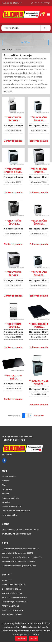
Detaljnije (21, 638)
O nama (5, 480)
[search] (45, 28)
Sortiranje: (7, 49)
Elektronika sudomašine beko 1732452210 (20, 548)
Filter (27, 42)
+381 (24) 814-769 (13, 440)
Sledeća (38, 415)
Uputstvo (6, 502)
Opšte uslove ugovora (12, 506)
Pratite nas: (7, 454)
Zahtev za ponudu (13, 140)
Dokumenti (7, 489)
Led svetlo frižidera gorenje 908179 (17, 553)
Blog (4, 485)
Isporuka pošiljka (9, 515)
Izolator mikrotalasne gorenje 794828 (19, 565)
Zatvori (33, 638)
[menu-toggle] (48, 14)
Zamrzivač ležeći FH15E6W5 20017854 (18, 561)
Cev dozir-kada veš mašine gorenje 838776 (22, 557)
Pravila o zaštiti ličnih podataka (16, 510)
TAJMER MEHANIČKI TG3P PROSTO (17, 534)
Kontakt (5, 493)
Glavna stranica (9, 476)
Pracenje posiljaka (10, 498)
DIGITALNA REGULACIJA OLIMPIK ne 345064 (20, 529)
